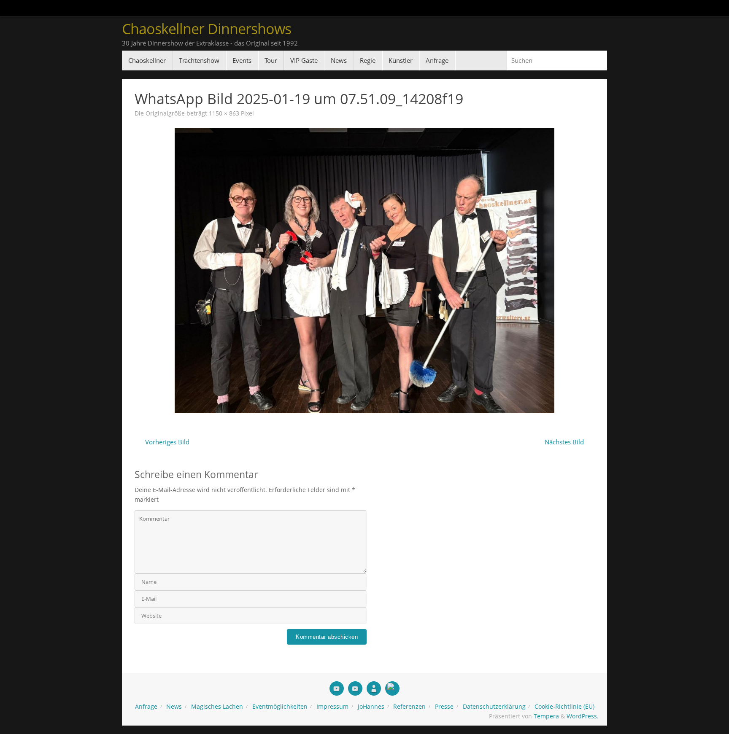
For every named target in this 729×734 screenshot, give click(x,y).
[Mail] (392, 688)
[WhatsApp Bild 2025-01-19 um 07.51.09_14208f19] (364, 270)
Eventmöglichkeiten (280, 706)
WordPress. (583, 716)
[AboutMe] (374, 688)
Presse (444, 706)
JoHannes (371, 706)
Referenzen (409, 706)
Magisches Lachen (217, 706)
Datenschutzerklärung (494, 706)
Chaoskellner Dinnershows (206, 29)
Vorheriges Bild (167, 442)
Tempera (546, 716)
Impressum (332, 706)
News (174, 706)
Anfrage (146, 706)
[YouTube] (336, 688)
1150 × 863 (224, 113)
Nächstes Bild (564, 442)
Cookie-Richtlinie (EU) (564, 706)
